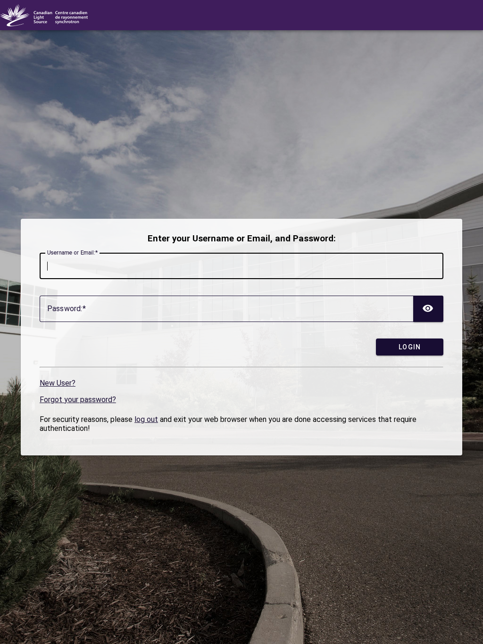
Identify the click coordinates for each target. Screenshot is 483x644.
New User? (57, 383)
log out (146, 419)
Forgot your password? (78, 399)
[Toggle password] (428, 309)
